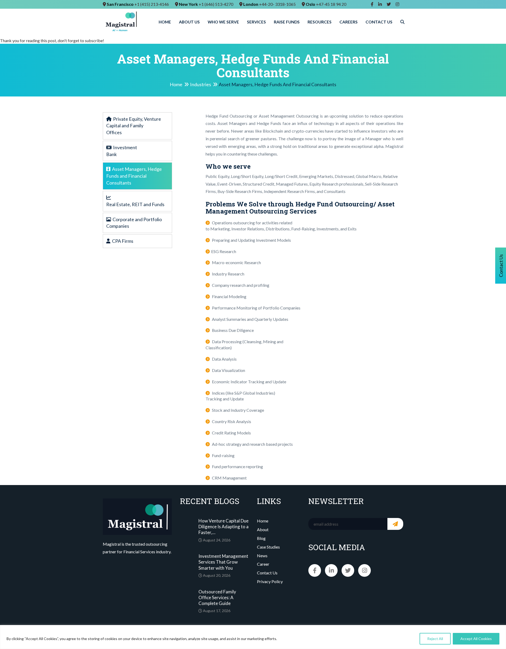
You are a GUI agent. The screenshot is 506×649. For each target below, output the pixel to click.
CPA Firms (121, 241)
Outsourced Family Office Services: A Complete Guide (217, 597)
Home (165, 22)
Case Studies (268, 546)
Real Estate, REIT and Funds (135, 204)
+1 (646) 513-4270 (216, 4)
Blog (261, 538)
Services (256, 22)
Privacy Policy (270, 581)
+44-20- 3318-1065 (277, 4)
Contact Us (379, 22)
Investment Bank (121, 150)
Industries (200, 85)
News (262, 555)
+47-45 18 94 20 (331, 4)
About (263, 529)
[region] (253, 637)
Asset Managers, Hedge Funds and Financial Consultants (134, 175)
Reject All (435, 638)
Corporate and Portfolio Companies (134, 222)
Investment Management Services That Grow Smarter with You (223, 561)
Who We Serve (223, 22)
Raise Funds (287, 22)
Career (263, 563)
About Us (189, 22)
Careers (348, 22)
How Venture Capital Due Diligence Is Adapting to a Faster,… (223, 526)
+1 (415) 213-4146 (151, 4)
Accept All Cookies (476, 638)
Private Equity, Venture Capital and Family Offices (133, 125)
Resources (320, 22)
